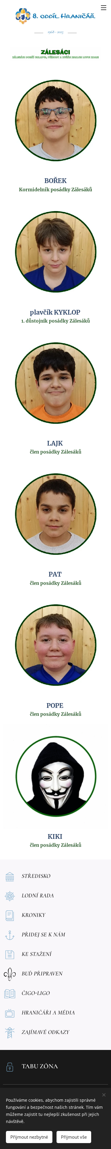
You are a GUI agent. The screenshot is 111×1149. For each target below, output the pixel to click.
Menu (104, 7)
